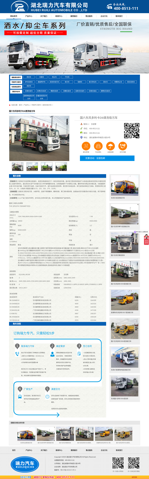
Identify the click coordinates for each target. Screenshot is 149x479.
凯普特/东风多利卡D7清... (104, 443)
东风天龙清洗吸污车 (118, 198)
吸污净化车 (93, 82)
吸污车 (67, 82)
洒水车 (105, 82)
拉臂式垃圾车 (41, 91)
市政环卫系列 (16, 82)
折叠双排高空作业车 (41, 97)
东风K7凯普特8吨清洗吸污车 (121, 370)
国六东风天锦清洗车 (118, 255)
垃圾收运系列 (16, 87)
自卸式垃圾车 (80, 91)
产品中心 (28, 16)
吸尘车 (54, 77)
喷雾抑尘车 (118, 82)
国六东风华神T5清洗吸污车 (120, 226)
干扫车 (67, 77)
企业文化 (104, 16)
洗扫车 (29, 77)
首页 (20, 105)
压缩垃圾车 (29, 91)
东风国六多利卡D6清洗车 (119, 398)
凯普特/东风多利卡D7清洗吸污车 (122, 312)
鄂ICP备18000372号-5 (68, 470)
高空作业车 (16, 91)
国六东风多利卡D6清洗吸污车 (121, 341)
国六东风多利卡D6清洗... (123, 443)
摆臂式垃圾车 (105, 91)
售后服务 (89, 16)
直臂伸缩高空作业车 (29, 97)
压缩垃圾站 (93, 91)
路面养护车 (41, 82)
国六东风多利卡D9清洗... (84, 443)
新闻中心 (58, 16)
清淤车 (29, 86)
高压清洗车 (131, 82)
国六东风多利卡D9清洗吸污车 (121, 284)
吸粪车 (80, 82)
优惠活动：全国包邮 (95, 158)
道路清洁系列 (16, 77)
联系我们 (119, 16)
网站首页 (13, 16)
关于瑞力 (43, 16)
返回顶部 (134, 477)
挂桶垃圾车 (67, 91)
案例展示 (73, 16)
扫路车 (41, 77)
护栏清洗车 (29, 82)
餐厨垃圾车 (54, 91)
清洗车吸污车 (54, 82)
